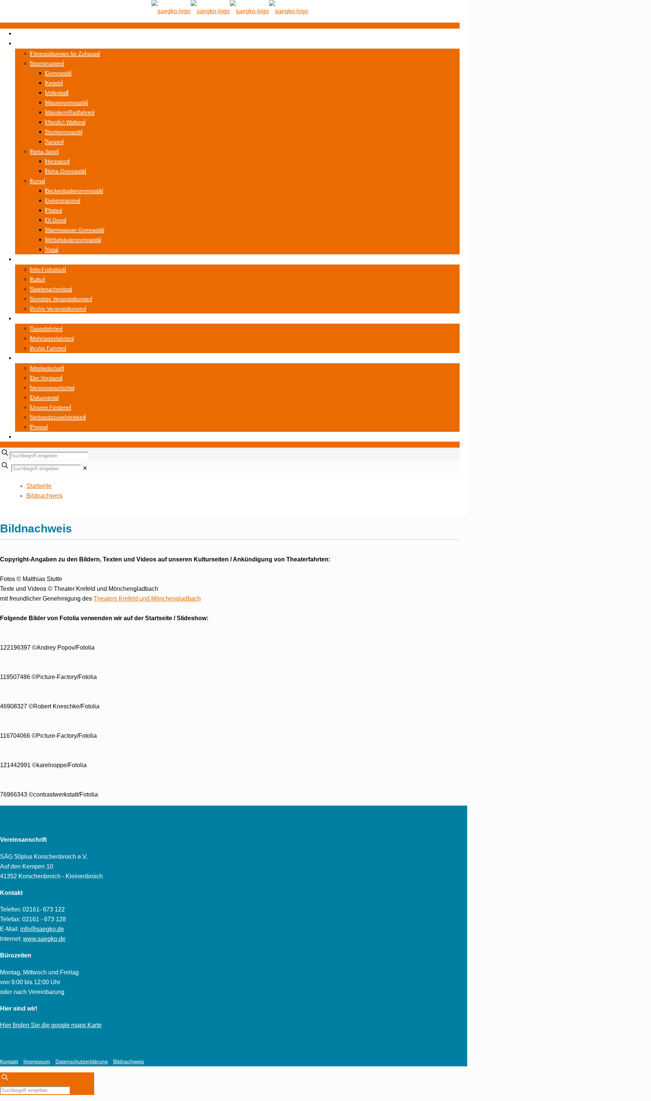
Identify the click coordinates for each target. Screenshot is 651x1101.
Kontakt (9, 1061)
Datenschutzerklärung (81, 1061)
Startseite (39, 486)
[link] (85, 468)
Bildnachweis (44, 495)
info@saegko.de (42, 929)
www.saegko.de (44, 939)
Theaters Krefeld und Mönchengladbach (147, 598)
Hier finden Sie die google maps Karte (51, 1025)
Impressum (36, 1061)
